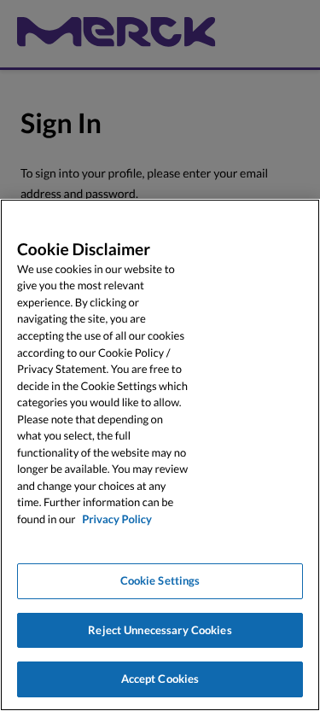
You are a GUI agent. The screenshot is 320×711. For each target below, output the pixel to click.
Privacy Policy (117, 519)
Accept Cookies (160, 678)
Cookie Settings (160, 580)
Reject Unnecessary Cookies (159, 630)
